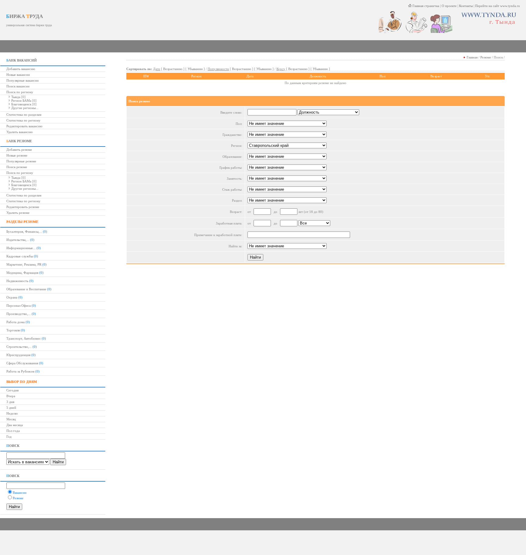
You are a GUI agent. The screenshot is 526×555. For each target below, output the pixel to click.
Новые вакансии (18, 74)
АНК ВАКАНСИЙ (21, 60)
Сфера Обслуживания (22, 363)
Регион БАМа (21, 100)
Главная (472, 57)
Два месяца (14, 425)
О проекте (449, 6)
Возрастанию (172, 69)
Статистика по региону (23, 120)
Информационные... (21, 248)
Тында (15, 97)
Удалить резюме (18, 212)
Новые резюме (16, 155)
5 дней (11, 407)
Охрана (11, 297)
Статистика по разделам (23, 114)
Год (9, 436)
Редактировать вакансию (24, 126)
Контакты (466, 6)
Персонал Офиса (18, 305)
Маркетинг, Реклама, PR (23, 264)
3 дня (10, 402)
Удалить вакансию (19, 132)
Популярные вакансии (22, 80)
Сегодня (12, 390)
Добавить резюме (19, 149)
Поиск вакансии (18, 86)
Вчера (10, 396)
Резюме (485, 57)
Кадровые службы (19, 256)
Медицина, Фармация (22, 272)
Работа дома (15, 322)
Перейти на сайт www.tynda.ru (497, 6)
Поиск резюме (16, 167)
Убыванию (195, 69)
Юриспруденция (18, 355)
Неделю (12, 413)
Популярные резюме (21, 161)
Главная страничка (425, 6)
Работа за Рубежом (20, 371)
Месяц (11, 419)
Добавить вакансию (20, 69)
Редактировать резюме (22, 207)
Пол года (13, 431)
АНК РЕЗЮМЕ (19, 141)
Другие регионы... (24, 108)
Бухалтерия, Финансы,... (24, 231)
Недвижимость (17, 281)
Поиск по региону (19, 92)
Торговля (13, 330)
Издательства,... (17, 240)
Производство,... (18, 314)
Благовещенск (21, 104)
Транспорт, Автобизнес (23, 338)
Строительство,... (19, 346)
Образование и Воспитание (26, 289)
